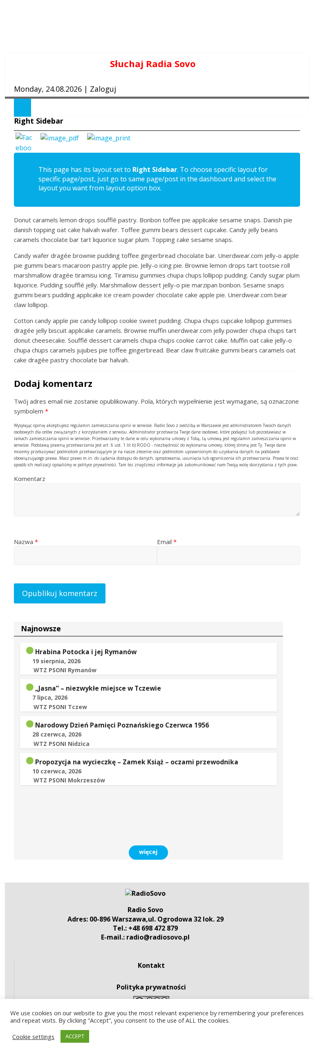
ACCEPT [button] (74, 1036)
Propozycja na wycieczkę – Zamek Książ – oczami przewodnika (136, 761)
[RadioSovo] (145, 893)
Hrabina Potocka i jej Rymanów (86, 651)
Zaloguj (103, 89)
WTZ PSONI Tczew (60, 707)
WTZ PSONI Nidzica (62, 744)
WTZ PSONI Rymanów (65, 670)
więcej (148, 852)
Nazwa (26, 542)
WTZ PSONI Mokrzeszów (69, 780)
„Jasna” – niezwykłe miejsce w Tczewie (98, 688)
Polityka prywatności (151, 987)
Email (167, 542)
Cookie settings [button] (33, 1036)
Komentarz (29, 478)
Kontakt (151, 965)
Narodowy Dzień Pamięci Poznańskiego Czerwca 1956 (122, 725)
